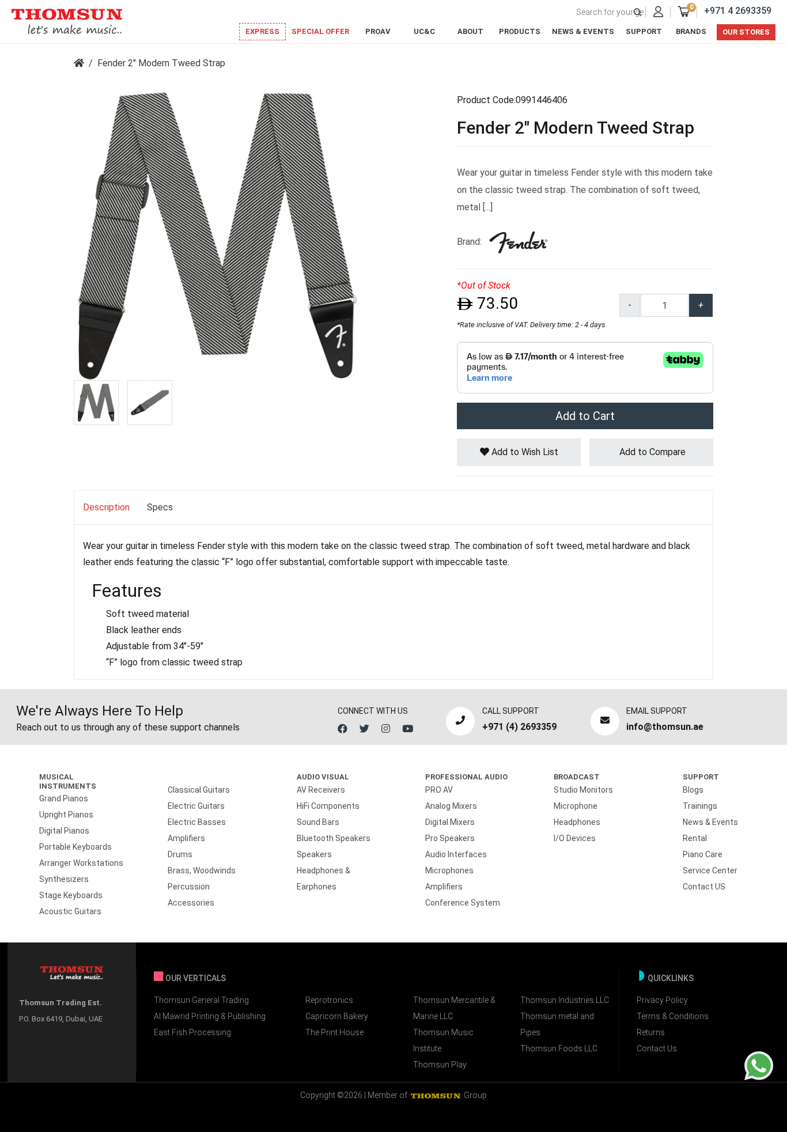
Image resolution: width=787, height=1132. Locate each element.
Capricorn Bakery (336, 1016)
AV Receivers (321, 789)
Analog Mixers (451, 806)
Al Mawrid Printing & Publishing (210, 1016)
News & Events (583, 31)
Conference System (462, 902)
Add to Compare (651, 451)
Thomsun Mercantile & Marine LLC (454, 1008)
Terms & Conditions (673, 1016)
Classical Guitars (199, 789)
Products (519, 31)
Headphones (577, 822)
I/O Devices (575, 838)
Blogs (693, 789)
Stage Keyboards (71, 895)
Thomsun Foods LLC (558, 1048)
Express (262, 31)
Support (644, 31)
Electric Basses (197, 822)
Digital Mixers (450, 822)
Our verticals (195, 978)
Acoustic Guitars (70, 911)
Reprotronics (329, 1000)
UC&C (424, 31)
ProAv (378, 31)
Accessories (191, 902)
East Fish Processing (192, 1032)
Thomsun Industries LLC (564, 1000)
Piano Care (702, 854)
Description (106, 507)
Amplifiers (186, 838)
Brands (691, 31)
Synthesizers (64, 879)
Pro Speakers (450, 838)
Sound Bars (318, 822)
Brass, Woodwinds (202, 870)
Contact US (704, 886)
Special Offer (320, 31)
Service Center (710, 870)
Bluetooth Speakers (333, 838)
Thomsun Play (440, 1064)
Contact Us (657, 1048)
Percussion (189, 886)
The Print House (334, 1032)
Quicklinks (671, 978)
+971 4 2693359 (737, 10)
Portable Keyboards (75, 846)
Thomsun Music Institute (443, 1040)
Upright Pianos (66, 814)
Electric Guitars (196, 806)
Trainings (700, 806)
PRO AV (439, 789)
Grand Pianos (63, 798)
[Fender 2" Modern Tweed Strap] (218, 235)
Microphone (575, 806)
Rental (695, 838)
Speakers (314, 854)
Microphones (449, 870)
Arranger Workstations (81, 863)
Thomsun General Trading (201, 1000)
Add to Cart (585, 416)
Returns (651, 1032)
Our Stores (746, 32)
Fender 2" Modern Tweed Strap (161, 63)
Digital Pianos (64, 830)
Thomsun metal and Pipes (557, 1024)
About (470, 31)
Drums (180, 854)
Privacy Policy (662, 1000)
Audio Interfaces (456, 854)
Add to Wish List (523, 451)
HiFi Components (328, 806)
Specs (160, 507)
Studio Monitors (583, 789)
